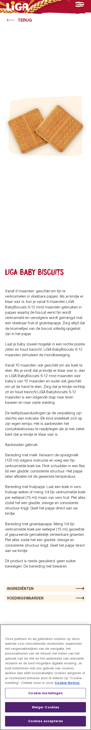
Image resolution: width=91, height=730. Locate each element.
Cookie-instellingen (45, 693)
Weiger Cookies (45, 707)
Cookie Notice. (67, 683)
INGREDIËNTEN (20, 588)
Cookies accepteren (45, 721)
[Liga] (17, 6)
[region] (45, 677)
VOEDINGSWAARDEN (25, 598)
